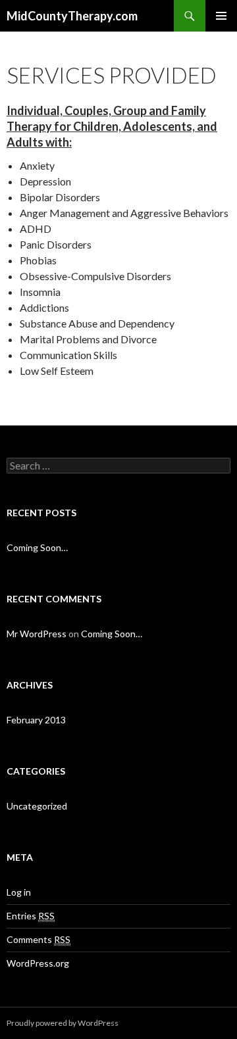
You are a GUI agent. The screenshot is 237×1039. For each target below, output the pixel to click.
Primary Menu (221, 16)
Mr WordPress (36, 633)
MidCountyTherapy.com (72, 16)
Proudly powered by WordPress (62, 1023)
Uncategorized (37, 805)
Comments (38, 939)
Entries (31, 915)
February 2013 (36, 719)
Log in (19, 892)
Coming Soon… (37, 547)
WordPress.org (38, 963)
